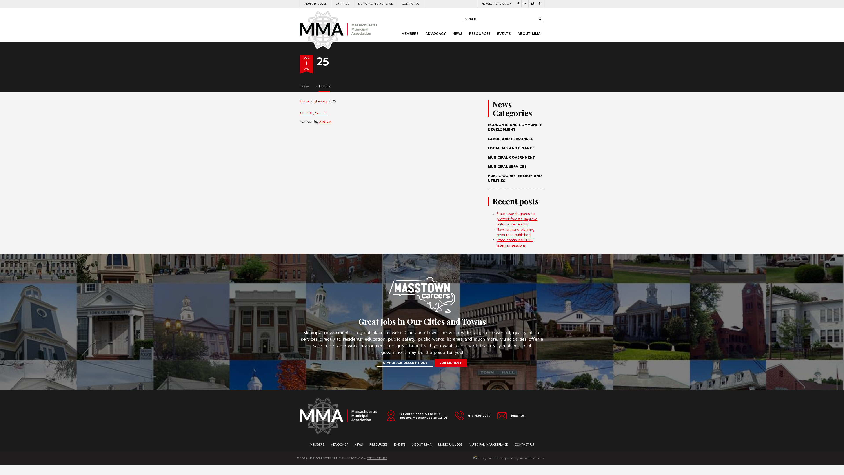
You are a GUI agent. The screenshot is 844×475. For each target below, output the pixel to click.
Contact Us (410, 4)
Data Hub (342, 4)
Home (304, 86)
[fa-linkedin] (525, 3)
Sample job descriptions (404, 362)
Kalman (325, 121)
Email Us (518, 415)
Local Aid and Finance (511, 148)
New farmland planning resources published (515, 232)
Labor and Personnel (510, 139)
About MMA (529, 33)
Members (410, 33)
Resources (480, 33)
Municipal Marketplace (375, 4)
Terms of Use (377, 458)
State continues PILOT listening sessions (515, 243)
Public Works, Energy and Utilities (515, 178)
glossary (321, 101)
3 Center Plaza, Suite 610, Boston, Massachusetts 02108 (423, 416)
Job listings (451, 362)
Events (504, 33)
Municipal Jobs (316, 4)
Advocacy (435, 33)
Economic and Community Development (515, 127)
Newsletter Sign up (496, 4)
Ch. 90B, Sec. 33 (313, 113)
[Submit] (540, 19)
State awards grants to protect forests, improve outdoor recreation (517, 219)
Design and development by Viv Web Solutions (510, 458)
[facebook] (518, 3)
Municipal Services (507, 166)
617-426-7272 (479, 415)
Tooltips (324, 86)
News (457, 33)
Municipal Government (511, 157)
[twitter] (540, 4)
